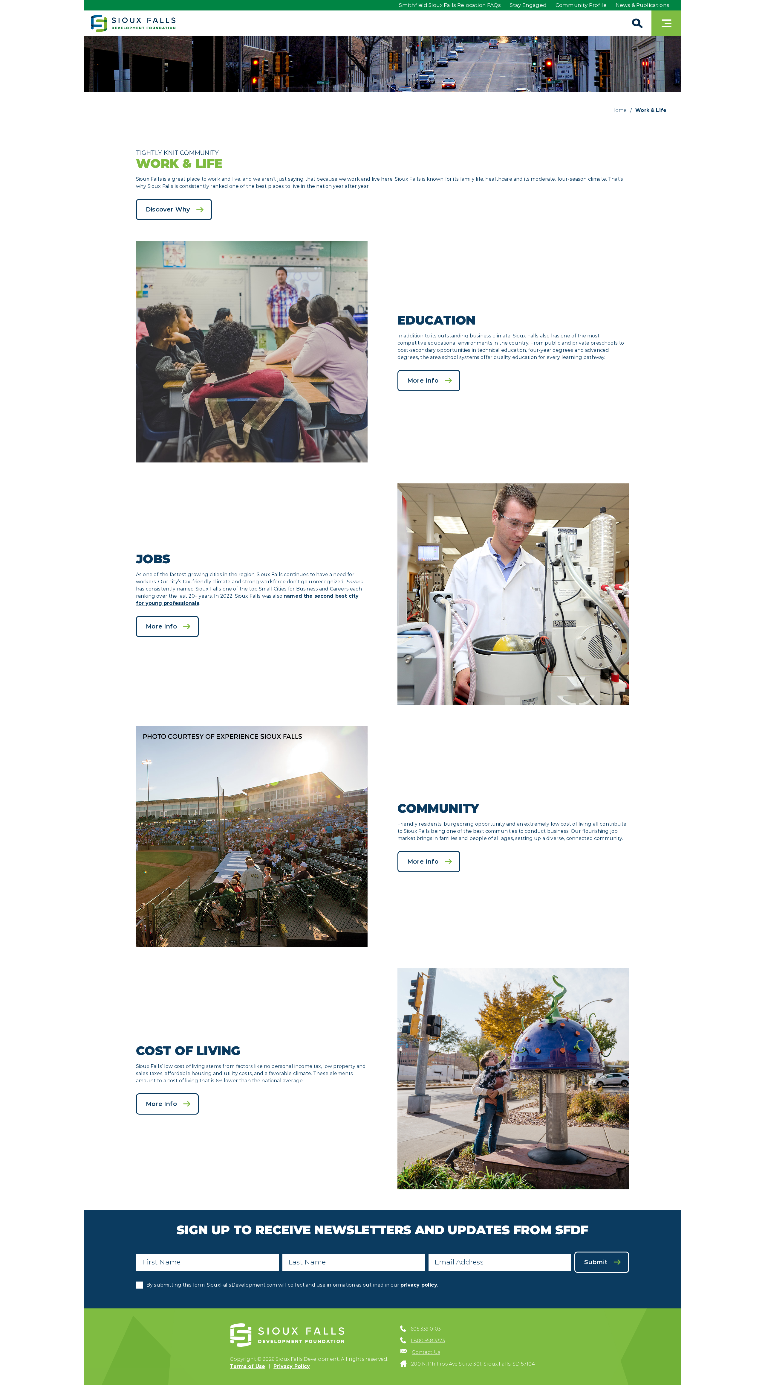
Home (619, 110)
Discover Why (168, 209)
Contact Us (426, 1352)
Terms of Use (247, 1366)
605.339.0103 (426, 1329)
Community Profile (581, 5)
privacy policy (418, 1285)
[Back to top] (750, 1370)
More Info (422, 380)
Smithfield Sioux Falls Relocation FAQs (450, 5)
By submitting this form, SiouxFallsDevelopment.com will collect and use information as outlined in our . (292, 1285)
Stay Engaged (528, 5)
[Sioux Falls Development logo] (133, 23)
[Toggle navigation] (666, 23)
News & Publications (642, 5)
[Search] (636, 23)
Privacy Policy (291, 1366)
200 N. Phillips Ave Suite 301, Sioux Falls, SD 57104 (473, 1364)
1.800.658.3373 (428, 1340)
